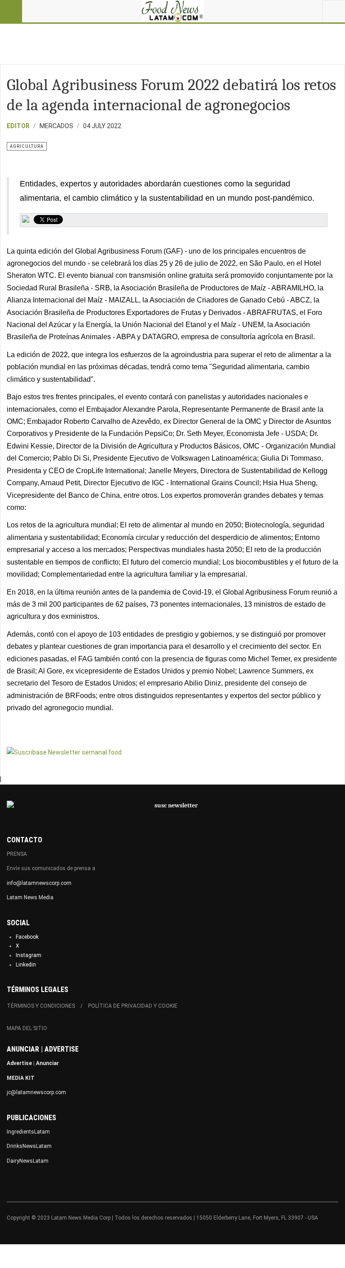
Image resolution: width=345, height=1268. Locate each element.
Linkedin (26, 965)
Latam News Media (30, 897)
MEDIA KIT (21, 1078)
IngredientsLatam (28, 1132)
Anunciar (47, 1063)
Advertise (19, 1063)
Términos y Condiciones (41, 1006)
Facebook (27, 937)
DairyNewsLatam (28, 1161)
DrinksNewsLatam (29, 1146)
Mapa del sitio (27, 1028)
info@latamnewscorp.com (39, 883)
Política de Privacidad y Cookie (132, 1006)
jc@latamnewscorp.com (36, 1092)
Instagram (28, 955)
